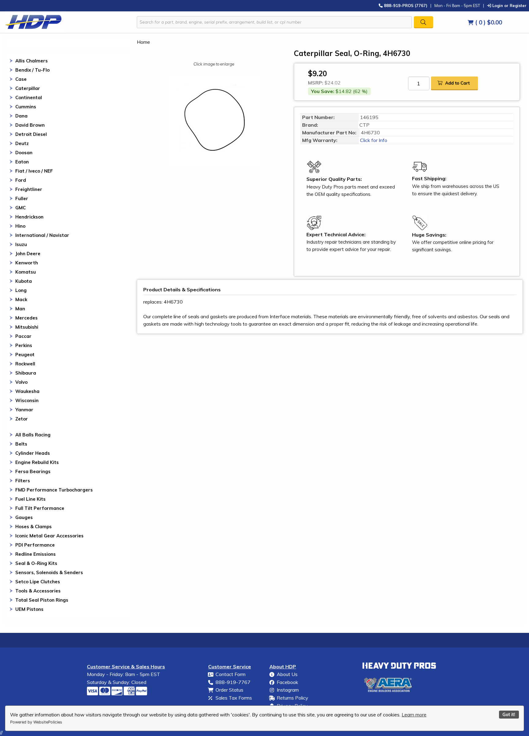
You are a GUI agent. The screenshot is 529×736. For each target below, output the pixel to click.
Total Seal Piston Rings (41, 600)
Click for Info (373, 140)
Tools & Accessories (38, 591)
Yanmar (24, 410)
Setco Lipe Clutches (37, 582)
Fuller (21, 198)
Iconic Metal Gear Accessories (49, 536)
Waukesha (27, 391)
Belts (21, 444)
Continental (28, 97)
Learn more (414, 715)
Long (21, 290)
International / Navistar (42, 235)
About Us (287, 674)
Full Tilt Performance (39, 508)
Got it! (508, 714)
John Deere (27, 253)
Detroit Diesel (31, 134)
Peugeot (25, 354)
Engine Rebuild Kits (37, 462)
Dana (21, 116)
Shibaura (25, 373)
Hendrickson (29, 217)
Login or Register (509, 5)
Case (21, 79)
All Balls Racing (33, 435)
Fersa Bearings (33, 471)
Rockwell (25, 364)
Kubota (23, 281)
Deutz (22, 143)
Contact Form (231, 674)
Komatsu (25, 272)
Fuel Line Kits (30, 499)
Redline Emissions (35, 554)
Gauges (24, 517)
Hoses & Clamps (33, 526)
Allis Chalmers (31, 61)
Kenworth (26, 263)
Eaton (22, 162)
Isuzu (21, 244)
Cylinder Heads (32, 453)
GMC (20, 208)
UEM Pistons (29, 609)
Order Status (229, 690)
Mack (21, 299)
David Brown (30, 125)
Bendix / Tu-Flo (32, 70)
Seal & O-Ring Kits (36, 563)
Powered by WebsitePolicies (36, 722)
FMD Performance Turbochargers (54, 490)
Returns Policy (292, 698)
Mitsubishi (26, 327)
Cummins (25, 107)
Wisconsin (27, 400)
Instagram (288, 690)
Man (20, 309)
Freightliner (28, 189)
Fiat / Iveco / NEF (34, 171)
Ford (20, 180)
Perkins (23, 345)
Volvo (21, 382)
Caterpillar (27, 88)
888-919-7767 (233, 682)
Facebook (287, 682)
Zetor (21, 419)
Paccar (23, 336)
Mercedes (26, 318)
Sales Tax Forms (234, 698)
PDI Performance (35, 545)
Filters (22, 481)
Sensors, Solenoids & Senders (49, 572)
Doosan (23, 152)
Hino (20, 226)
